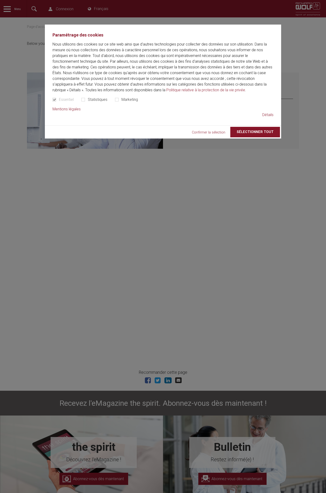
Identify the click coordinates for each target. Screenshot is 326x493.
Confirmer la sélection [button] (208, 133)
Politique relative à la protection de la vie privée (205, 90)
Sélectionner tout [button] (255, 132)
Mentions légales (67, 109)
